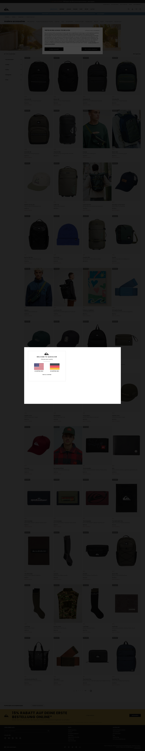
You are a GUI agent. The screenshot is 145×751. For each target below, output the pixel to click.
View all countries (46, 374)
